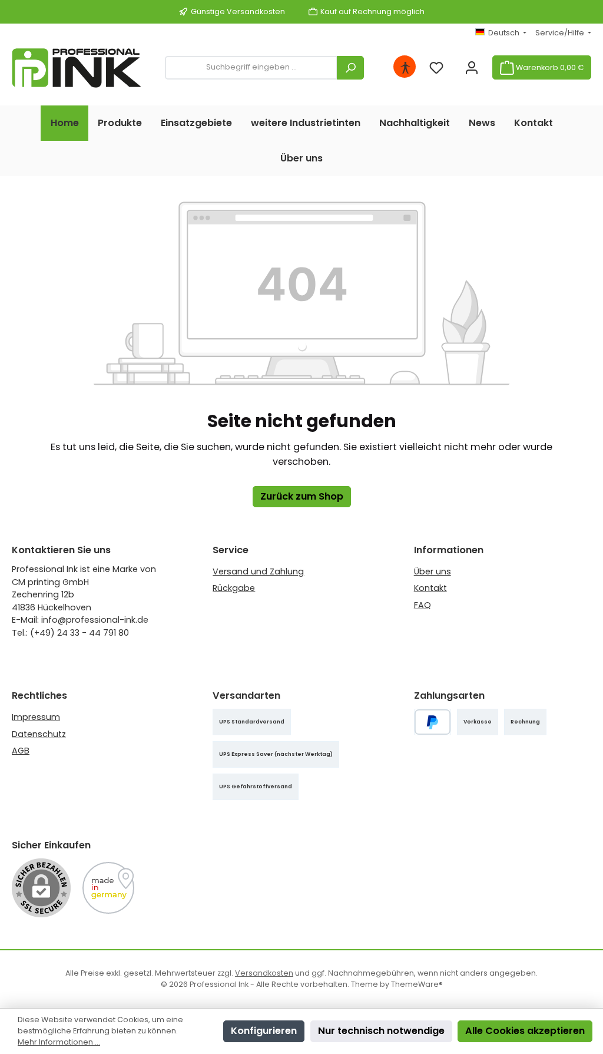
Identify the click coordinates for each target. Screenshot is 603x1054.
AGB (20, 750)
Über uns (432, 571)
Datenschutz (39, 734)
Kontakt (430, 588)
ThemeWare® (417, 984)
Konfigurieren (264, 1031)
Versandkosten (264, 973)
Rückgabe (234, 588)
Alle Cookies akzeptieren (525, 1031)
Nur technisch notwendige (381, 1031)
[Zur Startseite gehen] (76, 68)
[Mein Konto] (471, 67)
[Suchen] (350, 68)
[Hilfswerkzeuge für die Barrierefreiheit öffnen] (405, 67)
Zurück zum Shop (301, 496)
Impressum (36, 717)
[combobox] (251, 68)
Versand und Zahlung (258, 571)
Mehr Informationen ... (59, 1042)
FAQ (422, 605)
